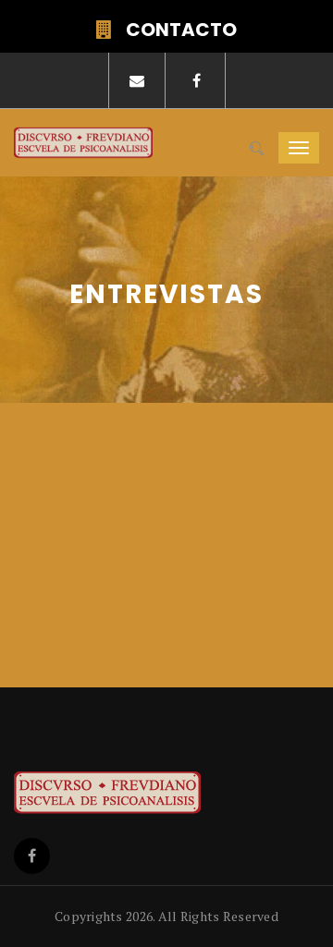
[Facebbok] (32, 856)
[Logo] (150, 793)
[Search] (257, 149)
